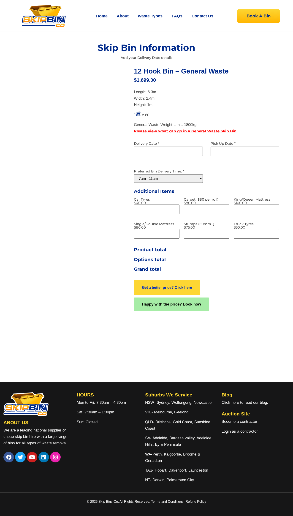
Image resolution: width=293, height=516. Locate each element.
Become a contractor (239, 421)
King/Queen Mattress (252, 201)
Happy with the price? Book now (171, 304)
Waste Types (150, 16)
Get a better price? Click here (167, 287)
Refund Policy (195, 501)
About (123, 16)
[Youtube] (32, 457)
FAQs (177, 16)
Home (102, 16)
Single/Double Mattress (154, 225)
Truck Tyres (244, 225)
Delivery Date (146, 143)
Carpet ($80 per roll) (201, 201)
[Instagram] (55, 457)
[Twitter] (20, 457)
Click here (230, 402)
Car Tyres (142, 201)
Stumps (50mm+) (199, 225)
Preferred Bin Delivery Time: (159, 171)
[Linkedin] (43, 457)
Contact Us (202, 16)
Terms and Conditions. (168, 501)
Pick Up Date (223, 143)
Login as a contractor (240, 431)
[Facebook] (8, 457)
